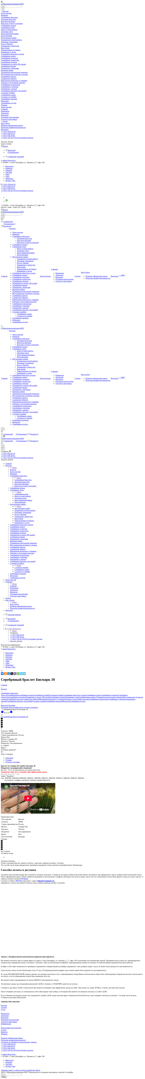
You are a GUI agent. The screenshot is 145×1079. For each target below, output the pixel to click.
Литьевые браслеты (8, 707)
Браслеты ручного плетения (27, 707)
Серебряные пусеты (77, 701)
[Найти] (3, 8)
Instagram (8, 168)
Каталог (13, 470)
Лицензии (5, 1016)
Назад (14, 468)
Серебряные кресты (15, 699)
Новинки (15, 695)
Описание (9, 758)
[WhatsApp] (18, 673)
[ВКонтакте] (2, 673)
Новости (4, 1032)
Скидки (4, 1007)
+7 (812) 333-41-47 (17, 138)
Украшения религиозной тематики (109, 697)
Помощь (4, 1034)
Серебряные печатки (17, 697)
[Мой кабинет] (2, 432)
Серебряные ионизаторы (98, 699)
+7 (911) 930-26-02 (8, 136)
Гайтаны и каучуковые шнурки (77, 699)
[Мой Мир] (8, 673)
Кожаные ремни (89, 697)
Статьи (3, 1030)
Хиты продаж (6, 695)
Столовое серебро (21, 567)
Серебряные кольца (26, 695)
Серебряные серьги (93, 695)
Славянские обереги (31, 699)
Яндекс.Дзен (10, 181)
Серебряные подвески (109, 695)
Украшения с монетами (74, 697)
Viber (7, 174)
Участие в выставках (9, 1022)
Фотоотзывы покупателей (11, 1028)
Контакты (4, 1018)
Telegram (8, 170)
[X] (11, 673)
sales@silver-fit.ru (9, 160)
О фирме (13, 586)
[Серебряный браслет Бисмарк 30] (14, 717)
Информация (6, 1024)
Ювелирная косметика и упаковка (52, 699)
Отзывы (8, 760)
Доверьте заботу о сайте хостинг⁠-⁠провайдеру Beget (20, 1070)
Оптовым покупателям (10, 1020)
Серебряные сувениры (117, 699)
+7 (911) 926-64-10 (8, 132)
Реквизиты (5, 1014)
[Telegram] (24, 673)
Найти (4, 1077)
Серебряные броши (57, 697)
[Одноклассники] (5, 673)
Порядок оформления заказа (12, 1038)
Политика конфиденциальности (13, 1040)
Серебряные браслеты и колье (74, 695)
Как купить (14, 604)
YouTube (8, 172)
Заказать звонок (16, 641)
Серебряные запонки (54, 701)
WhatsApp (9, 179)
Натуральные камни (22, 508)
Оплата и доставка (12, 762)
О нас (3, 1009)
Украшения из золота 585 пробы (37, 697)
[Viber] (15, 673)
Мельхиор (66, 701)
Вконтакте (9, 166)
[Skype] (21, 673)
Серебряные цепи (21, 494)
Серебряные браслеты (22, 480)
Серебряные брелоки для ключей (19, 701)
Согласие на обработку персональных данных (19, 1042)
